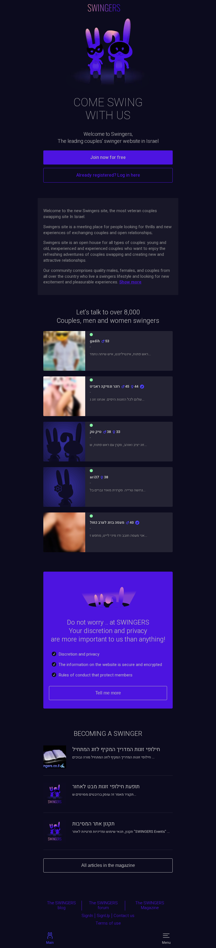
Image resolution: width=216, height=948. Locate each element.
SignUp (103, 915)
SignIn (87, 915)
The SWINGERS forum (103, 906)
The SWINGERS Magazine (149, 906)
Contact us (124, 915)
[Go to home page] (104, 8)
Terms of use (108, 923)
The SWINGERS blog (61, 906)
